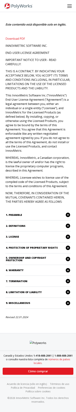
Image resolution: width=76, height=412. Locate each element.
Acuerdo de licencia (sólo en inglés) (27, 384)
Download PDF (15, 39)
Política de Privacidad (23, 387)
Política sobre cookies (38, 391)
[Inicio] (18, 6)
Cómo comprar (38, 371)
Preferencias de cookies (51, 387)
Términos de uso (59, 384)
